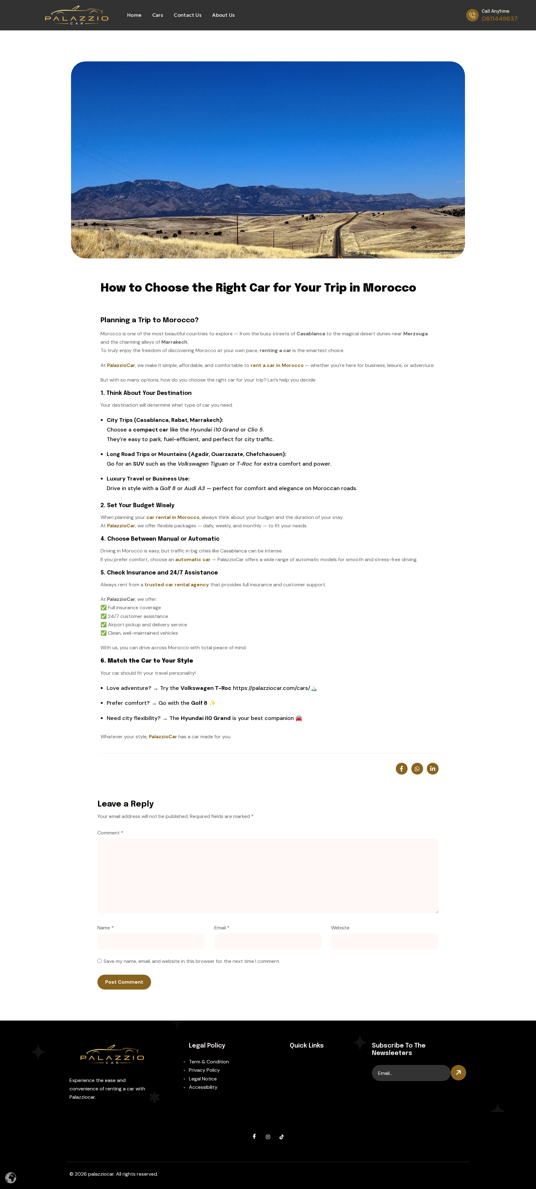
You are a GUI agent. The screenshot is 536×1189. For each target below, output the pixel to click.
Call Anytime (495, 11)
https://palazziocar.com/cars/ (271, 688)
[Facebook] (254, 1137)
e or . (224, 429)
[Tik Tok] (281, 1137)
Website (340, 927)
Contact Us (188, 15)
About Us (223, 15)
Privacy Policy (204, 1070)
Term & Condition (209, 1061)
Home (134, 15)
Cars (157, 15)
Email (222, 927)
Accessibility (203, 1087)
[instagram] (268, 1137)
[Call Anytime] (472, 15)
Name (105, 927)
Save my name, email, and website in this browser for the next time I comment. (192, 961)
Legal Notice (203, 1078)
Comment (110, 832)
